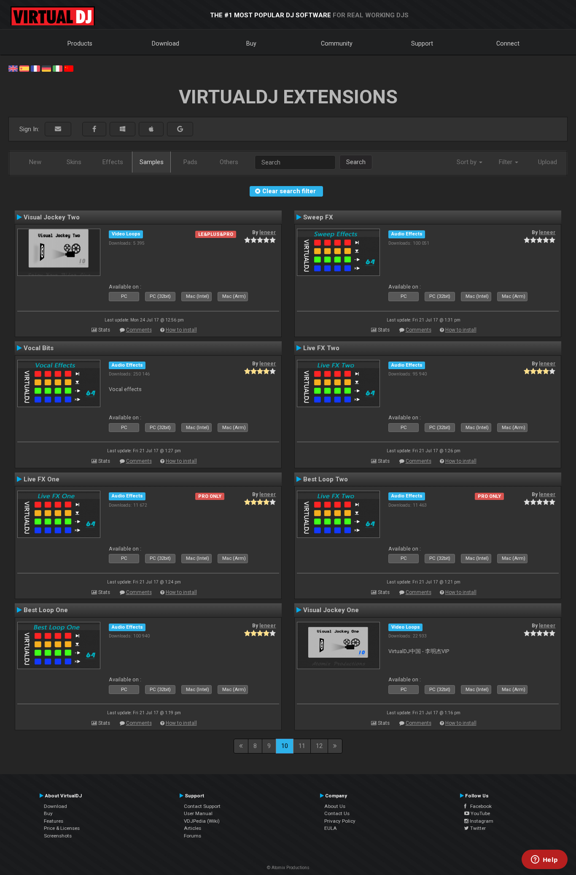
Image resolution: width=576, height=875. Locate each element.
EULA (330, 828)
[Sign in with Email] (58, 129)
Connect (507, 43)
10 (284, 746)
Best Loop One (46, 610)
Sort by (467, 162)
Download (165, 43)
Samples (152, 162)
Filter (506, 162)
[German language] (46, 68)
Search (356, 162)
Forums (192, 836)
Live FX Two (321, 348)
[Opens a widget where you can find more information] (544, 860)
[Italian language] (57, 68)
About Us (334, 806)
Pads (190, 162)
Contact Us (337, 813)
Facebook (479, 806)
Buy (251, 43)
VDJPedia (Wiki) (202, 821)
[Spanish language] (24, 68)
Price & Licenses (62, 828)
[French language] (35, 68)
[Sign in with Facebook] (94, 129)
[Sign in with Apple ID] (151, 129)
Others (229, 162)
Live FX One (41, 479)
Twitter (477, 828)
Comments (139, 330)
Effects (112, 162)
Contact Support (202, 806)
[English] (13, 68)
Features (53, 821)
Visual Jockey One (331, 610)
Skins (74, 162)
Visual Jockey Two (52, 217)
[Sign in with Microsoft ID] (122, 129)
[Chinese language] (68, 68)
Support (422, 43)
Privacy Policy (339, 821)
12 (319, 746)
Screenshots (58, 836)
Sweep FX (318, 217)
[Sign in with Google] (180, 129)
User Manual (198, 813)
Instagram (480, 821)
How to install (181, 330)
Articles (192, 828)
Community (337, 43)
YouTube (479, 813)
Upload (547, 162)
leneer (267, 232)
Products (79, 43)
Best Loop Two (325, 479)
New (35, 162)
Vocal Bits (39, 348)
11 (302, 746)
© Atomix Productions (288, 867)
